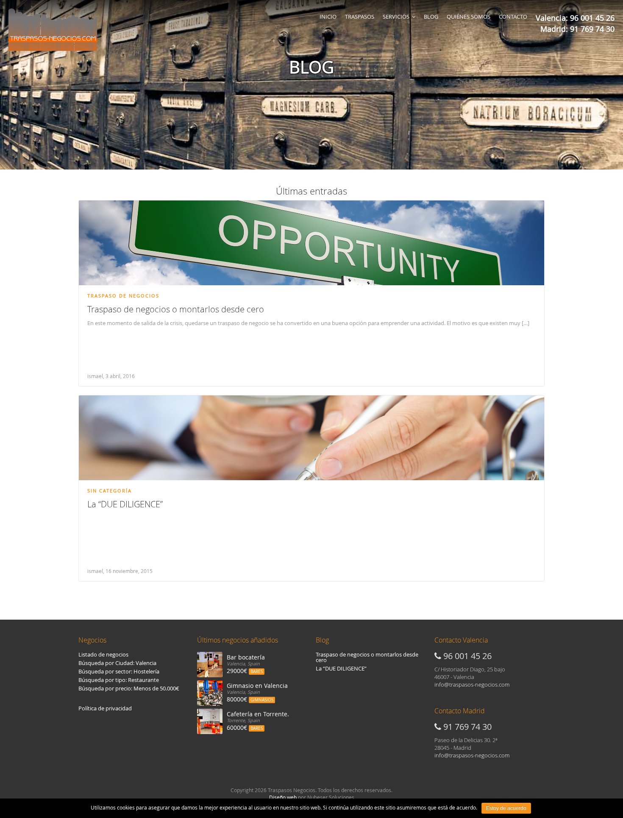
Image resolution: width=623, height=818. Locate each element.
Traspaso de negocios (123, 295)
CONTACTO (513, 16)
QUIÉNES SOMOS (468, 16)
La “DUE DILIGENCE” (125, 504)
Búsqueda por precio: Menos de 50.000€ (128, 688)
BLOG (431, 16)
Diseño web (283, 797)
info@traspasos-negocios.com (471, 684)
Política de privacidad (105, 708)
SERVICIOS (396, 16)
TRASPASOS (359, 16)
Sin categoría (109, 490)
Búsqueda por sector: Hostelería (118, 671)
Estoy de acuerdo (506, 808)
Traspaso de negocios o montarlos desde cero (175, 309)
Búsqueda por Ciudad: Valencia (117, 663)
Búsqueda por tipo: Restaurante (118, 680)
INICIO (328, 16)
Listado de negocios (103, 654)
